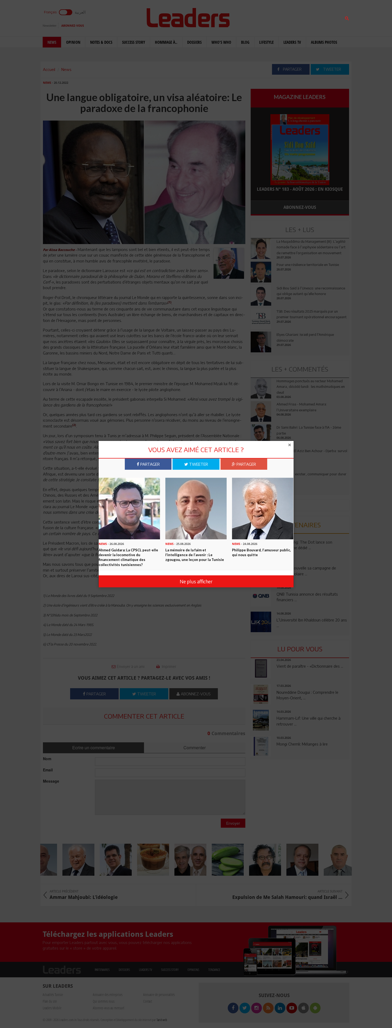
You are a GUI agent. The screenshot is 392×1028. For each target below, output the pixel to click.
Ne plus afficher (196, 581)
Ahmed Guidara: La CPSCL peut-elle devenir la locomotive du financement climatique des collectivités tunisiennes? (128, 557)
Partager (149, 464)
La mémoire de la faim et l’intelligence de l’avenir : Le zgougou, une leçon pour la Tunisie (194, 555)
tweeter (198, 464)
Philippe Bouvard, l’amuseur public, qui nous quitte (261, 552)
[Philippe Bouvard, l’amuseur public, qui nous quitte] (262, 508)
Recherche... (263, 17)
